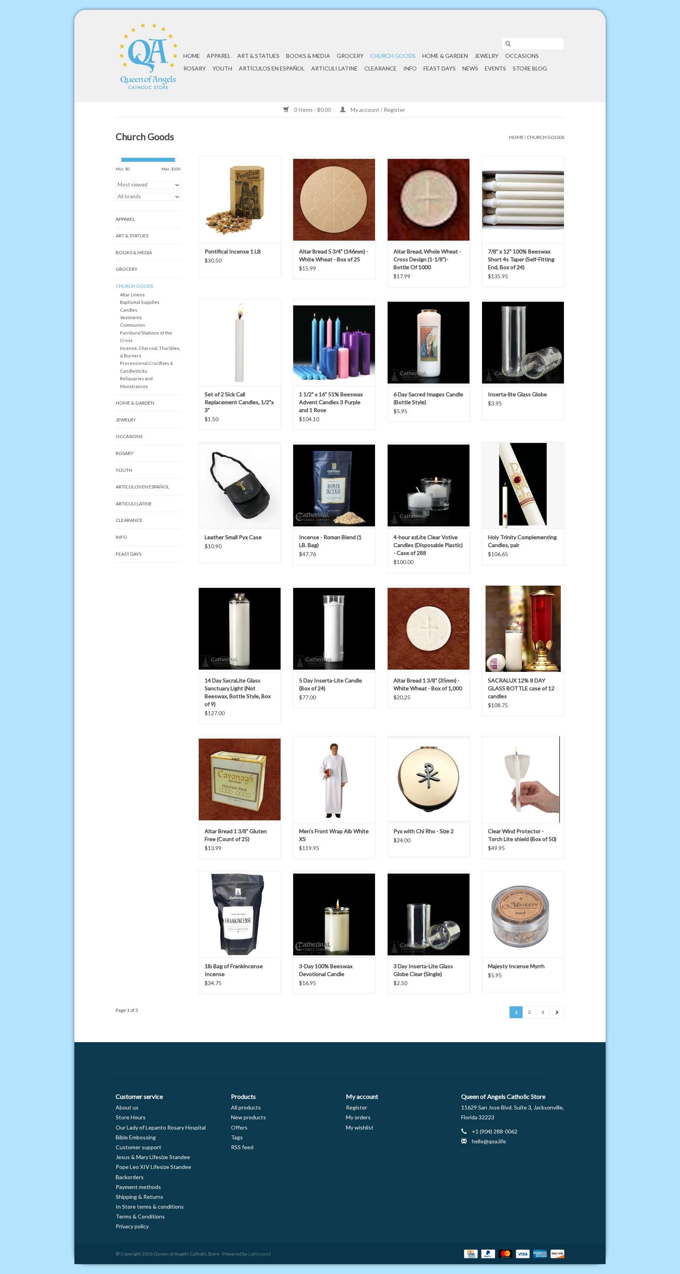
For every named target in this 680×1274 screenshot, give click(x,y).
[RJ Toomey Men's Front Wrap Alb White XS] (334, 779)
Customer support (138, 1147)
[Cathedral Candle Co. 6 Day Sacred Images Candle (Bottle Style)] (428, 342)
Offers (239, 1127)
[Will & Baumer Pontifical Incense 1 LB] (239, 199)
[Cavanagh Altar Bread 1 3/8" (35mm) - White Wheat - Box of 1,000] (428, 628)
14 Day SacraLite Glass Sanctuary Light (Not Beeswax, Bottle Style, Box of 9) (238, 692)
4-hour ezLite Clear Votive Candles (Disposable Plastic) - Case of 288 (428, 545)
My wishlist (359, 1127)
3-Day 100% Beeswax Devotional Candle (326, 970)
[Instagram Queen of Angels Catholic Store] (367, 1060)
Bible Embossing (136, 1137)
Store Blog (530, 68)
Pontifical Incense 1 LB (233, 251)
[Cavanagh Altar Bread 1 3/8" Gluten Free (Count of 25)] (239, 779)
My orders (358, 1117)
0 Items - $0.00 (312, 109)
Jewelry (487, 55)
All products (246, 1107)
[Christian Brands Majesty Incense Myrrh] (523, 914)
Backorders (130, 1177)
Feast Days (439, 68)
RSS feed (242, 1147)
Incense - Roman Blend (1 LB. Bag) (330, 541)
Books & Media (308, 55)
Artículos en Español (272, 68)
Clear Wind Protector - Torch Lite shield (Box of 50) (522, 835)
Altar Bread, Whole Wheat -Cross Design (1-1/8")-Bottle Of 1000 (427, 259)
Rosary (194, 68)
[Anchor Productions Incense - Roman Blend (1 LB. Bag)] (334, 485)
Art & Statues (258, 55)
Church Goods (393, 55)
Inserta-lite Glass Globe (517, 394)
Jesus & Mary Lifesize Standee (153, 1157)
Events (495, 68)
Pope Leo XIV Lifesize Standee (153, 1166)
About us (127, 1107)
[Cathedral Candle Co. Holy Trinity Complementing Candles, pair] (523, 485)
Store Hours (131, 1117)
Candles (128, 309)
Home (191, 55)
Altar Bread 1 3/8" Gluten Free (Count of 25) (236, 835)
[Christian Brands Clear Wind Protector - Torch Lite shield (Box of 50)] (523, 779)
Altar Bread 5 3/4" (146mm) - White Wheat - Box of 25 (333, 255)
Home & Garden (445, 55)
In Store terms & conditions (150, 1206)
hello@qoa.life (489, 1141)
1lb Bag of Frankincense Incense (234, 970)
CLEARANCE (380, 68)
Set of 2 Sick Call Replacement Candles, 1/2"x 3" (239, 402)
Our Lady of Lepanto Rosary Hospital (161, 1127)
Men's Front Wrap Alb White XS (334, 835)
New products (248, 1117)
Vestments (131, 317)
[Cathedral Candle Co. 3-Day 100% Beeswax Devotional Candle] (334, 914)
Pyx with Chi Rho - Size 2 (424, 831)
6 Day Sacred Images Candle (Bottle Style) (428, 398)
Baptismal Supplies (139, 302)
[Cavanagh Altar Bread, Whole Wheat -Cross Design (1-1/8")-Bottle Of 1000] (428, 199)
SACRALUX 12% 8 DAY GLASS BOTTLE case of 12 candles (521, 688)
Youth (222, 68)
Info (410, 68)
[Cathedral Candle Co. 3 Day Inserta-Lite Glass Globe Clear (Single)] (428, 914)
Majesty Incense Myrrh (516, 966)
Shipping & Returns (139, 1196)
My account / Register (377, 109)
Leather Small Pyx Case (233, 537)
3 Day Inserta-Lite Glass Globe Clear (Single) (423, 970)
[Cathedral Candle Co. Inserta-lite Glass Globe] (523, 342)
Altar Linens (132, 294)
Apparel (219, 55)
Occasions (522, 55)
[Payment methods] (469, 1253)
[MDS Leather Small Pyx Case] (239, 485)
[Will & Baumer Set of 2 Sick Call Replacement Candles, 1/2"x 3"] (239, 342)
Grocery (350, 55)
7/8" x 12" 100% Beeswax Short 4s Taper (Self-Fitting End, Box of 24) (521, 259)
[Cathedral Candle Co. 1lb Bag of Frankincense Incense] (239, 914)
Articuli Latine (334, 68)
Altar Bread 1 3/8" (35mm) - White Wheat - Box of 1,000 (428, 684)
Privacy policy (132, 1226)
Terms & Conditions (140, 1216)
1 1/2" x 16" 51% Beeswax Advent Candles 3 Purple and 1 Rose (331, 402)
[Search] (505, 44)
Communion (132, 324)
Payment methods (138, 1186)
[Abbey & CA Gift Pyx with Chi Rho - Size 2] (428, 779)
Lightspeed (259, 1254)
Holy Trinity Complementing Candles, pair (522, 541)
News (470, 68)
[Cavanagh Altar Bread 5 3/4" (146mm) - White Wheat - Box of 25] (334, 199)
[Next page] (557, 1012)
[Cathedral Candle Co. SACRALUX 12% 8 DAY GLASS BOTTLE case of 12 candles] (523, 628)
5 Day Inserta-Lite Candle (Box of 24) (330, 684)
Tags (237, 1137)
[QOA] (148, 56)
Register (356, 1107)
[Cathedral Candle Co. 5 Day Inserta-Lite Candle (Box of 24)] (334, 628)
